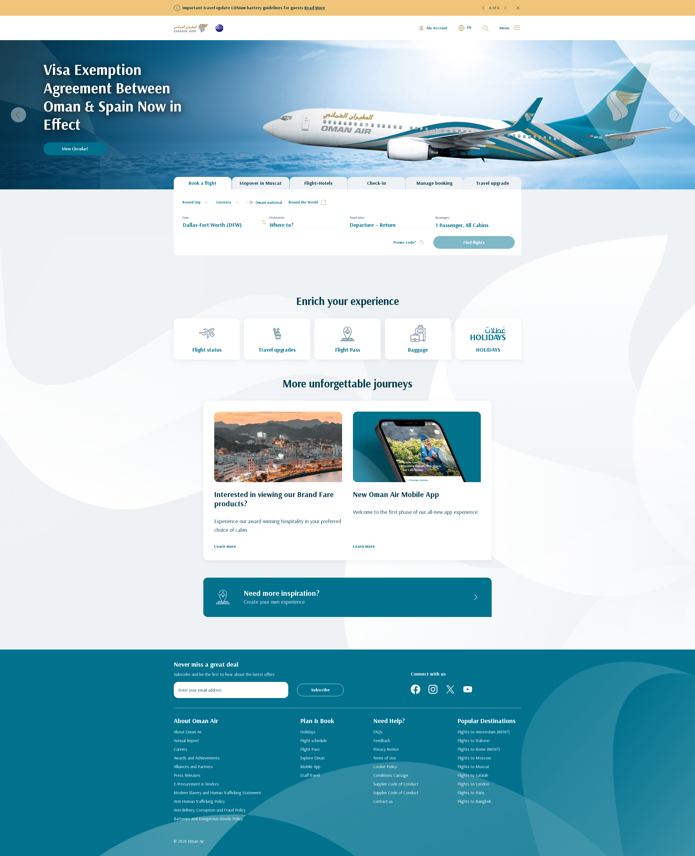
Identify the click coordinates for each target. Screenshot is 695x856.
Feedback (381, 740)
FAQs (378, 731)
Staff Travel (310, 775)
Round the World (303, 202)
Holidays (307, 731)
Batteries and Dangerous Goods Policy (208, 818)
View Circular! (75, 148)
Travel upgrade (492, 183)
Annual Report (186, 740)
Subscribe (320, 689)
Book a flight (202, 183)
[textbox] (196, 202)
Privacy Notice (386, 749)
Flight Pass (310, 749)
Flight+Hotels (318, 183)
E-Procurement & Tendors (196, 784)
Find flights (474, 242)
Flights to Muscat (473, 766)
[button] (484, 8)
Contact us (383, 801)
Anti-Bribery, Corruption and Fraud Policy (209, 810)
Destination (277, 217)
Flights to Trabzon (473, 740)
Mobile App (310, 766)
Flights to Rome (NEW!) (478, 749)
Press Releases (187, 775)
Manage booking (434, 183)
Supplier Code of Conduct (395, 784)
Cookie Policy (385, 766)
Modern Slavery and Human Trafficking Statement (217, 792)
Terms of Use (384, 757)
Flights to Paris (470, 792)
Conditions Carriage (390, 775)
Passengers (442, 217)
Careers (180, 749)
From (185, 217)
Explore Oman (312, 757)
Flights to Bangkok (474, 801)
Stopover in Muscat (260, 183)
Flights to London (473, 784)
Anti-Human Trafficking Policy (199, 801)
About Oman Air (188, 731)
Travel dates (357, 217)
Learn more (225, 546)
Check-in (376, 183)
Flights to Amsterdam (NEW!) (483, 731)
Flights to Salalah (472, 775)
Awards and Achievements (197, 757)
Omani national (268, 202)
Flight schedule (313, 740)
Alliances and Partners (193, 766)
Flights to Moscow (474, 757)
